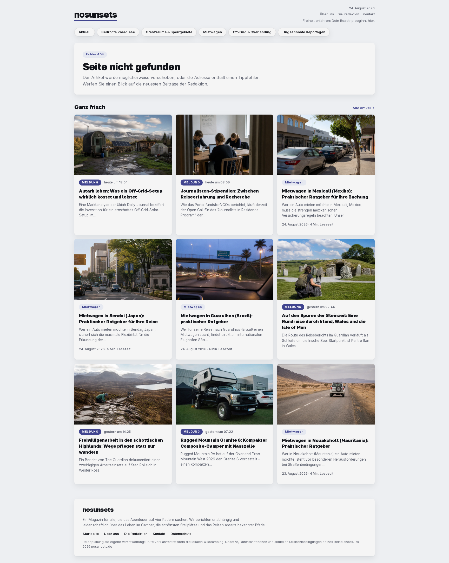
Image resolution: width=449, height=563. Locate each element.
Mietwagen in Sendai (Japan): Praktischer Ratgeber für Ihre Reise (118, 318)
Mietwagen (212, 32)
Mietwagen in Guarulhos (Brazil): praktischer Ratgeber (217, 318)
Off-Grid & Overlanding (252, 32)
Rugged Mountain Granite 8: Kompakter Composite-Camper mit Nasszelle (224, 443)
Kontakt (369, 14)
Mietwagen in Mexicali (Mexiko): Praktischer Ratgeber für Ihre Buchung (325, 194)
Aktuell (84, 32)
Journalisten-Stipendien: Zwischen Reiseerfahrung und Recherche (220, 194)
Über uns (327, 14)
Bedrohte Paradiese (118, 32)
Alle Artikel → (364, 108)
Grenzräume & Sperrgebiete (169, 32)
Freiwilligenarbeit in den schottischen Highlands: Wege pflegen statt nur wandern (121, 446)
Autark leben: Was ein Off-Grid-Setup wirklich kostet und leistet (120, 194)
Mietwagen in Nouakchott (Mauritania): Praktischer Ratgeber (325, 443)
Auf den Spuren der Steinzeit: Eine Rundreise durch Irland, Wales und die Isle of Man (323, 321)
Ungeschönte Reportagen (303, 32)
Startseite (91, 533)
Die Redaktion (348, 14)
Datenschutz (181, 533)
